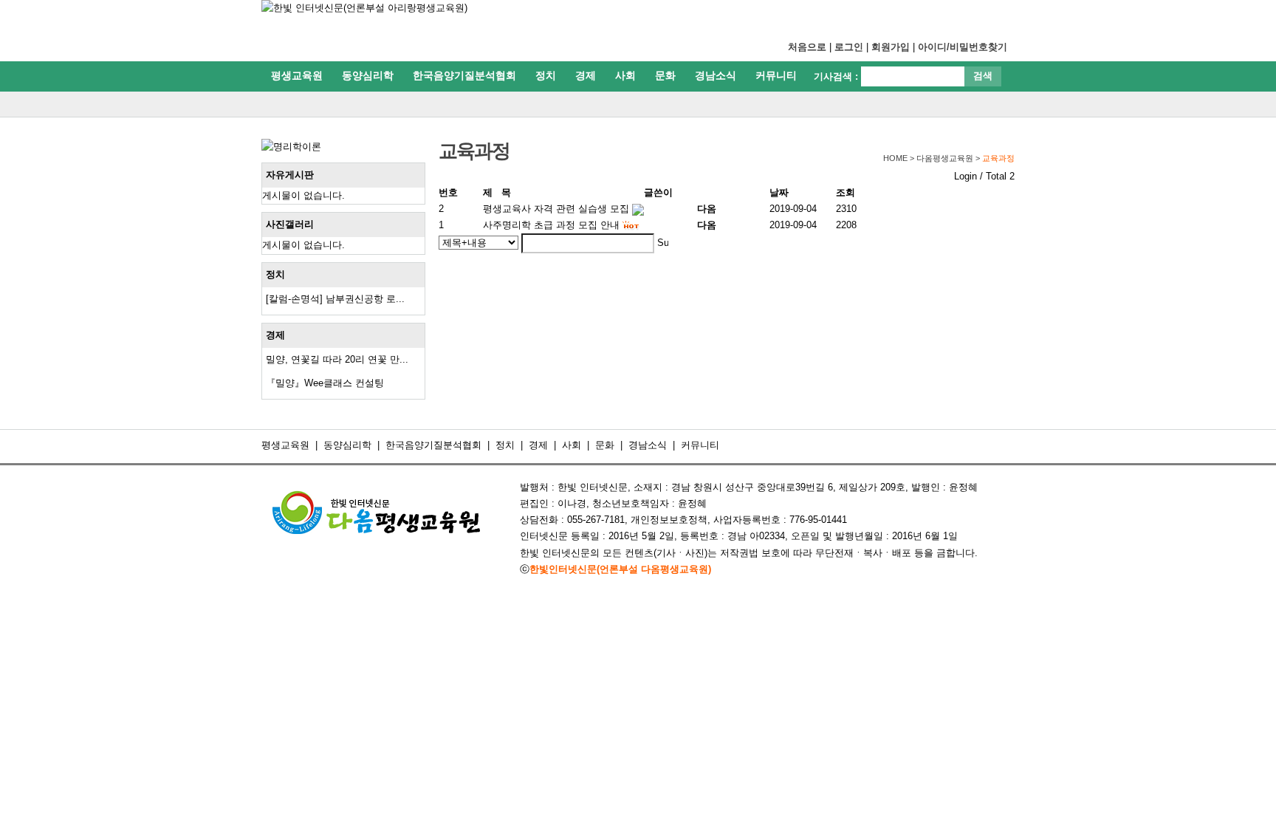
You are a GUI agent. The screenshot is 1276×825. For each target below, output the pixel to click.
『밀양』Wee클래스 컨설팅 (325, 382)
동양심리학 (368, 75)
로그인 (848, 46)
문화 (665, 75)
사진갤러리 (290, 224)
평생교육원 (297, 75)
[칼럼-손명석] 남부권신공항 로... (335, 298)
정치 (545, 75)
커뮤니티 (776, 75)
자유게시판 (290, 174)
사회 (625, 75)
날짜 (779, 192)
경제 (585, 75)
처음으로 (807, 46)
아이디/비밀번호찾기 (962, 46)
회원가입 (890, 46)
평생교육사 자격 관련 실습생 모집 (556, 208)
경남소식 (715, 75)
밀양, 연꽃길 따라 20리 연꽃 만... (337, 359)
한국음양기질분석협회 (464, 75)
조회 (845, 192)
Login (965, 176)
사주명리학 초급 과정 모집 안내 (551, 224)
